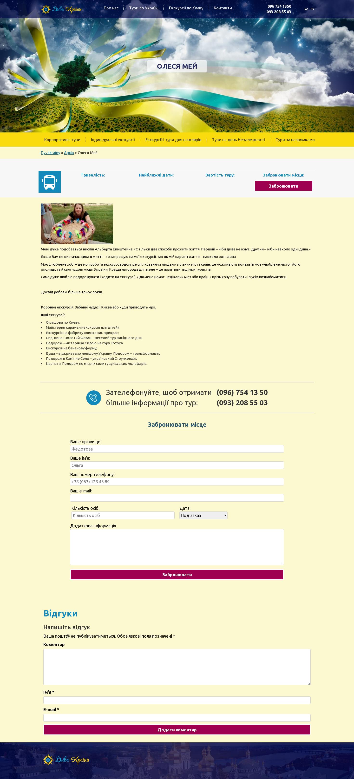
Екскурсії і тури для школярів (173, 139)
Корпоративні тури (62, 139)
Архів (69, 153)
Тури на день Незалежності (238, 139)
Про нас (111, 8)
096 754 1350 (279, 6)
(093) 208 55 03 (242, 403)
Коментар (54, 644)
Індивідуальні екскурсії (113, 139)
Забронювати (283, 185)
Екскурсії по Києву (186, 8)
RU (312, 8)
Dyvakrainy (50, 153)
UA (306, 8)
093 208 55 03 (279, 12)
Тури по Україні (143, 8)
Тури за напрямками (295, 139)
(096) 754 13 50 (242, 392)
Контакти (223, 8)
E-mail (51, 709)
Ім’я (48, 692)
